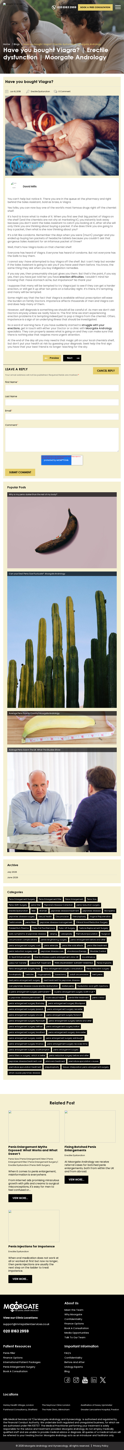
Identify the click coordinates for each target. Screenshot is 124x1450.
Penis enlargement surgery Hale (24, 968)
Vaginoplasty (44, 974)
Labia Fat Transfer (17, 962)
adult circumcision (79, 974)
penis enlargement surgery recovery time (67, 1044)
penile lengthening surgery (54, 939)
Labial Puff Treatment (40, 962)
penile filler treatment (78, 997)
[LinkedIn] (94, 1380)
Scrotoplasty (15, 974)
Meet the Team (73, 1310)
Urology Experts (73, 1366)
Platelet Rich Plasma (19, 928)
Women (43, 910)
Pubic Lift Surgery (67, 928)
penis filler (36, 905)
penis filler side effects (72, 945)
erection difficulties (72, 277)
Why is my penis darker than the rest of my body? (33, 494)
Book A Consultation (76, 1328)
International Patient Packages (22, 1362)
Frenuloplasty (79, 916)
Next (69, 358)
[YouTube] (85, 1380)
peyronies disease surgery (22, 916)
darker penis (68, 986)
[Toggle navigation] (118, 7)
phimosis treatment (55, 1061)
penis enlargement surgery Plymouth (27, 1020)
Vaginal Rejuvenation (100, 916)
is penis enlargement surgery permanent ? (30, 991)
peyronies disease (92, 910)
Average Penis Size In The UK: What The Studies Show (34, 749)
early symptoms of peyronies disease (27, 934)
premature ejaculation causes (84, 1061)
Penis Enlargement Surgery (22, 899)
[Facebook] (67, 1380)
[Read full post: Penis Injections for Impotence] (33, 1226)
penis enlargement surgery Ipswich (26, 1009)
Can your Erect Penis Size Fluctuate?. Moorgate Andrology (37, 573)
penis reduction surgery (88, 905)
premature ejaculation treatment (25, 1067)
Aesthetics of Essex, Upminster (96, 1405)
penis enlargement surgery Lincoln (26, 1015)
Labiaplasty (66, 934)
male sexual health (55, 997)
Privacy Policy (100, 1445)
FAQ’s (67, 1353)
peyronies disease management (56, 922)
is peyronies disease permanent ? (25, 997)
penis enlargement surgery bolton (63, 1026)
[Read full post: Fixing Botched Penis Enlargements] (90, 1126)
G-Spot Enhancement (20, 957)
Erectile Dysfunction (40, 91)
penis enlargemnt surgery (66, 1049)
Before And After (74, 1362)
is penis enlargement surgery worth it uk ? (74, 991)
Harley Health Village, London (18, 1405)
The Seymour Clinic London (56, 1405)
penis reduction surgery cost (23, 951)
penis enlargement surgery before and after (70, 1020)
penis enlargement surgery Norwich (63, 1015)
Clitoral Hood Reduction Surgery (92, 922)
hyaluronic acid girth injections (93, 986)
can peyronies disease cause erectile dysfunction (33, 986)
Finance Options (74, 1323)
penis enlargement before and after (88, 939)
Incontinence (88, 957)
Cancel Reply (106, 370)
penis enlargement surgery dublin (25, 1038)
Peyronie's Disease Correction (58, 905)
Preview (54, 358)
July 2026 (12, 872)
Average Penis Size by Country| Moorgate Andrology (34, 713)
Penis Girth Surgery (18, 905)
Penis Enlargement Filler (50, 899)
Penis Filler (9, 1353)
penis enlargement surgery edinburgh (64, 1038)
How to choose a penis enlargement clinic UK (56, 957)
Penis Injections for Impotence (31, 1246)
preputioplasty (52, 1067)
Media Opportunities (76, 1332)
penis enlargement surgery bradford (27, 1032)
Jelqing (53, 934)
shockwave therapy (77, 951)
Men (34, 910)
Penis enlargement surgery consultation (63, 968)
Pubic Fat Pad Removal (43, 928)
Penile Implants (104, 962)
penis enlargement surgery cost (24, 945)
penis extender (51, 945)
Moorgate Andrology (99, 328)
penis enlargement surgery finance (26, 1044)
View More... (20, 1198)
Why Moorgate (73, 1314)
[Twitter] (103, 1380)
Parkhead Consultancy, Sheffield (20, 1409)
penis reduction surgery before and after (69, 1055)
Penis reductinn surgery (98, 968)
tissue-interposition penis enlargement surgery (86, 1067)
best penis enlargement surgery (24, 980)
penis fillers (30, 922)
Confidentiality (73, 1319)
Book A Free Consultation (95, 7)
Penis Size (91, 899)
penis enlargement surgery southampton (29, 1049)
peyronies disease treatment (65, 910)
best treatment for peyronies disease (62, 980)
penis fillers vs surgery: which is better (27, 1055)
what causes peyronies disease (24, 1072)
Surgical (105, 934)
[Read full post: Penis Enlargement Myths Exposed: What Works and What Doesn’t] (33, 1126)
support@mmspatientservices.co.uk (26, 1324)
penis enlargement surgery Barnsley (26, 1003)
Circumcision (62, 916)
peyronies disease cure (52, 951)
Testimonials (15, 922)
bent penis (97, 974)
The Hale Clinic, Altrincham (56, 1409)
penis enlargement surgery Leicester (65, 1009)
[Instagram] (76, 1380)
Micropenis (109, 910)
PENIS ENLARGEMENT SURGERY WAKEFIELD (74, 962)
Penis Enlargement (74, 899)
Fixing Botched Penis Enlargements (80, 1148)
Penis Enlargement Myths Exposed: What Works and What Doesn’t (32, 1150)
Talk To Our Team (74, 1337)
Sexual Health (45, 916)
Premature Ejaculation (87, 934)
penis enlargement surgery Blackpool (66, 1003)
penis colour (98, 997)
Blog (67, 1371)
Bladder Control (98, 951)
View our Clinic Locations (20, 1318)
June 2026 (12, 877)
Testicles (29, 974)
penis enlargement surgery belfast (26, 1026)
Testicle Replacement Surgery (93, 928)
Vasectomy (60, 974)
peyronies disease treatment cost (25, 1061)
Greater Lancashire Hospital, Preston (100, 1409)
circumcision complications (23, 939)
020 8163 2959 (66, 7)
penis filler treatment (97, 945)
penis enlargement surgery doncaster (67, 1032)
